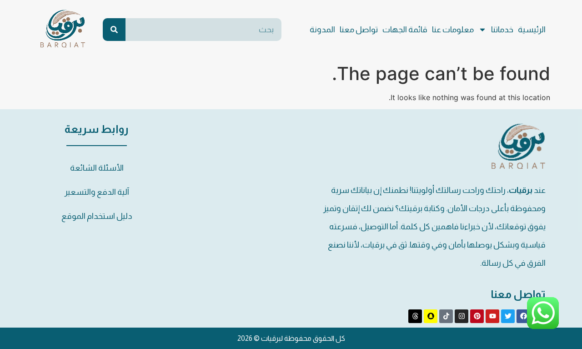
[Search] (114, 29)
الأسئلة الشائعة (97, 167)
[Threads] (415, 316)
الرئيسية (532, 29)
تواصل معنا (359, 29)
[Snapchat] (430, 316)
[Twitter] (508, 316)
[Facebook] (523, 316)
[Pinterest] (477, 316)
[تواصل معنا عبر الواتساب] (543, 326)
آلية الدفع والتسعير (97, 192)
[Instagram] (461, 316)
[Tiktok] (446, 316)
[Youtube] (492, 316)
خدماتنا (502, 29)
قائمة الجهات (404, 29)
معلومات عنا (453, 29)
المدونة (322, 29)
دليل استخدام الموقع (96, 216)
